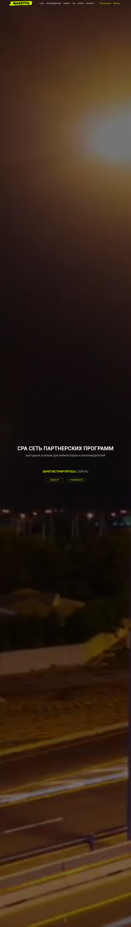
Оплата (81, 3)
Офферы (66, 3)
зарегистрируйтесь (59, 471)
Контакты (90, 3)
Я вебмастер (54, 480)
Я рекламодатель (76, 480)
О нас (42, 3)
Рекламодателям (53, 3)
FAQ (74, 3)
